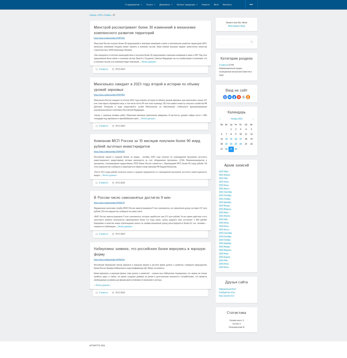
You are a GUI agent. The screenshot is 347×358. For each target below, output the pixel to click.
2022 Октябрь (225, 195)
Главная (92, 15)
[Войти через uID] (225, 97)
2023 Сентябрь (225, 233)
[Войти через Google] (243, 97)
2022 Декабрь (225, 202)
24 (241, 144)
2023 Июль (224, 226)
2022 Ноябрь (224, 199)
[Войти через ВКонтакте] (230, 97)
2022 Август (224, 189)
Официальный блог (227, 289)
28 (226, 149)
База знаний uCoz (226, 296)
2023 (100, 15)
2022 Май (223, 178)
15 (231, 139)
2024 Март (224, 254)
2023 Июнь (224, 223)
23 (236, 144)
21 (226, 144)
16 (236, 139)
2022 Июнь (224, 182)
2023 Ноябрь (224, 240)
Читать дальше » (149, 62)
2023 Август (224, 230)
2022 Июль (224, 185)
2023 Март (224, 213)
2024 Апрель (224, 257)
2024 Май (223, 260)
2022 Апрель (224, 175)
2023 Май (223, 219)
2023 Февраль (225, 209)
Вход (243, 26)
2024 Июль (224, 267)
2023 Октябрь (225, 237)
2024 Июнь (224, 264)
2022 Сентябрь (225, 192)
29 (231, 149)
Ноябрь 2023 (236, 119)
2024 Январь (224, 247)
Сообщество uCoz (227, 293)
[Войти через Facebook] (234, 97)
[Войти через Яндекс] (239, 97)
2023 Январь (224, 206)
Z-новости (103, 69)
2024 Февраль (225, 250)
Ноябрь (107, 15)
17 (241, 139)
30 (236, 149)
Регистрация (233, 26)
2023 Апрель (224, 216)
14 (226, 139)
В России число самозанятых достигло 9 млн (132, 197)
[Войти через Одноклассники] (248, 97)
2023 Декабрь (225, 243)
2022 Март (224, 172)
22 (231, 144)
